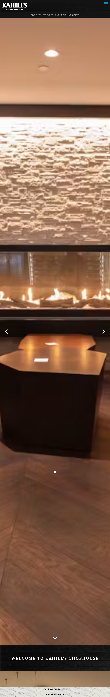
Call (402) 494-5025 (55, 689)
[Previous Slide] (6, 332)
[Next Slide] (103, 332)
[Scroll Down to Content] (55, 637)
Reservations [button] (55, 694)
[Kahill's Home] (14, 6)
